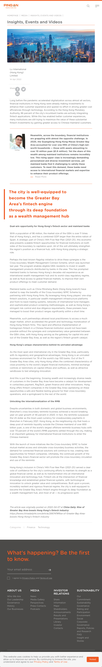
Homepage (12, 16)
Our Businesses (15, 609)
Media (24, 16)
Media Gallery (37, 600)
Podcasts (35, 609)
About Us (14, 590)
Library (57, 622)
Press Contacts (38, 606)
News (33, 596)
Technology (44, 527)
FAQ (79, 635)
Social (80, 619)
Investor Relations (61, 592)
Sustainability (86, 590)
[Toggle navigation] (88, 6)
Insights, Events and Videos (45, 16)
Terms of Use (46, 578)
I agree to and (32, 578)
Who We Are (14, 596)
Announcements (62, 612)
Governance (13, 603)
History (10, 606)
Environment (83, 615)
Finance (31, 527)
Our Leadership (15, 600)
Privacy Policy (28, 578)
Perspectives (37, 603)
